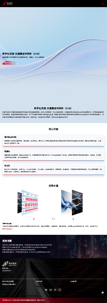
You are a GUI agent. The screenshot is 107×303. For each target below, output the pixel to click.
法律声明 (73, 281)
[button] (34, 219)
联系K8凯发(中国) (8, 281)
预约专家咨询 (8, 62)
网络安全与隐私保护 (9, 284)
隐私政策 (40, 281)
